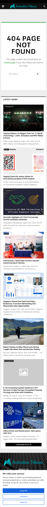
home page (9, 62)
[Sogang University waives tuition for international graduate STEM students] (23, 161)
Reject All (23, 502)
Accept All (23, 491)
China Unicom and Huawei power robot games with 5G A (22, 432)
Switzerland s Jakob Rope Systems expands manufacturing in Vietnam (21, 261)
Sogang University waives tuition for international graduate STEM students (19, 177)
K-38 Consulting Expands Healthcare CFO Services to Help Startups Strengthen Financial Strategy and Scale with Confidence (22, 390)
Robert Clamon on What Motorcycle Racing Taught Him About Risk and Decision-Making (21, 348)
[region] (23, 488)
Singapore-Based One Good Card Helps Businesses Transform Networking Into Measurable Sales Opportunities (19, 303)
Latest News (10, 99)
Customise (23, 496)
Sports (6, 149)
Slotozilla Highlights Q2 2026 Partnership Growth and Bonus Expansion (20, 218)
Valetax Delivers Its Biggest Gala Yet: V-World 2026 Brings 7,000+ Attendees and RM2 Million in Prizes (23, 135)
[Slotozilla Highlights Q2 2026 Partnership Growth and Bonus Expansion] (23, 201)
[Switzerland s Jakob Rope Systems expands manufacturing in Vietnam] (23, 245)
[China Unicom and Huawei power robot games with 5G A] (23, 415)
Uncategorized (9, 106)
